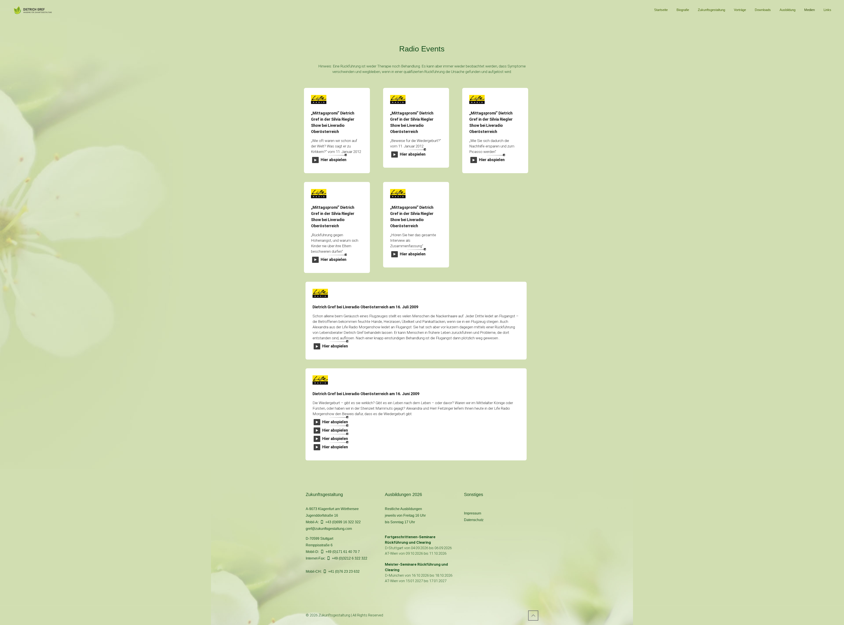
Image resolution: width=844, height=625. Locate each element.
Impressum (472, 513)
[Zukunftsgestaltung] (35, 10)
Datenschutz (474, 520)
